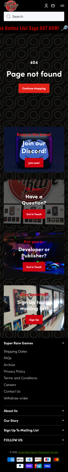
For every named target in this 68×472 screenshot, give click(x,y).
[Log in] (46, 6)
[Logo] (11, 5)
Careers (10, 384)
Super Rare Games (27, 452)
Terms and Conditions (20, 377)
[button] (53, 6)
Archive (9, 364)
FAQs (8, 357)
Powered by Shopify (48, 452)
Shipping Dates (15, 351)
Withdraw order (16, 398)
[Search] (7, 16)
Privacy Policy (14, 371)
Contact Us (12, 391)
